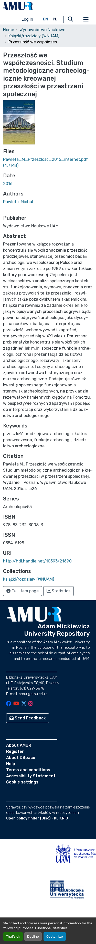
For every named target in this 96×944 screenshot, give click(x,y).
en (45, 19)
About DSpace (20, 757)
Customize (54, 936)
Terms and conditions (28, 769)
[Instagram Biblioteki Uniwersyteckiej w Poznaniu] (30, 704)
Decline (33, 936)
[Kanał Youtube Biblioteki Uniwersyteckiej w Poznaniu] (16, 704)
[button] (18, 6)
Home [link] (8, 29)
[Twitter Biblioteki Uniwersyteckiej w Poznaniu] (23, 704)
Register (15, 751)
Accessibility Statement (31, 776)
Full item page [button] (24, 591)
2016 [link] (8, 183)
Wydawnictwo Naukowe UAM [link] (45, 29)
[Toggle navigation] (86, 19)
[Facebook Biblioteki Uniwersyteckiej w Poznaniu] (8, 704)
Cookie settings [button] (22, 782)
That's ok (13, 936)
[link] (48, 162)
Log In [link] (27, 19)
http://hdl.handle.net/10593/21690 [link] (37, 561)
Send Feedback (30, 718)
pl (55, 19)
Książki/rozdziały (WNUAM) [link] (33, 35)
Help (10, 763)
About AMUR (18, 745)
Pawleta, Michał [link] (18, 201)
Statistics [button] (60, 591)
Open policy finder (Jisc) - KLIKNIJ (37, 818)
